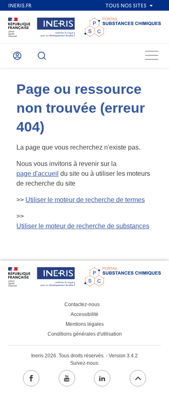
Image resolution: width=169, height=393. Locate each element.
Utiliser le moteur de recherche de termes (85, 199)
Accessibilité (84, 314)
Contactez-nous (82, 304)
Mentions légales (85, 324)
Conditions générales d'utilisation (85, 334)
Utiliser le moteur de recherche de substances (82, 226)
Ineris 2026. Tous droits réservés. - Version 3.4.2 (84, 356)
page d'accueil (37, 173)
